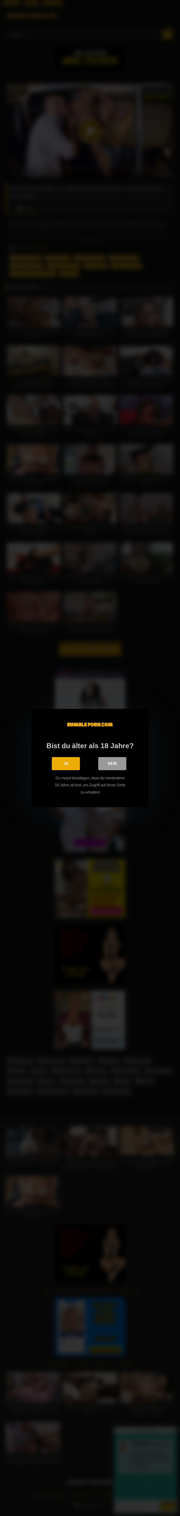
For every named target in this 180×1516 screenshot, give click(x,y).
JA (66, 763)
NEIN (112, 763)
